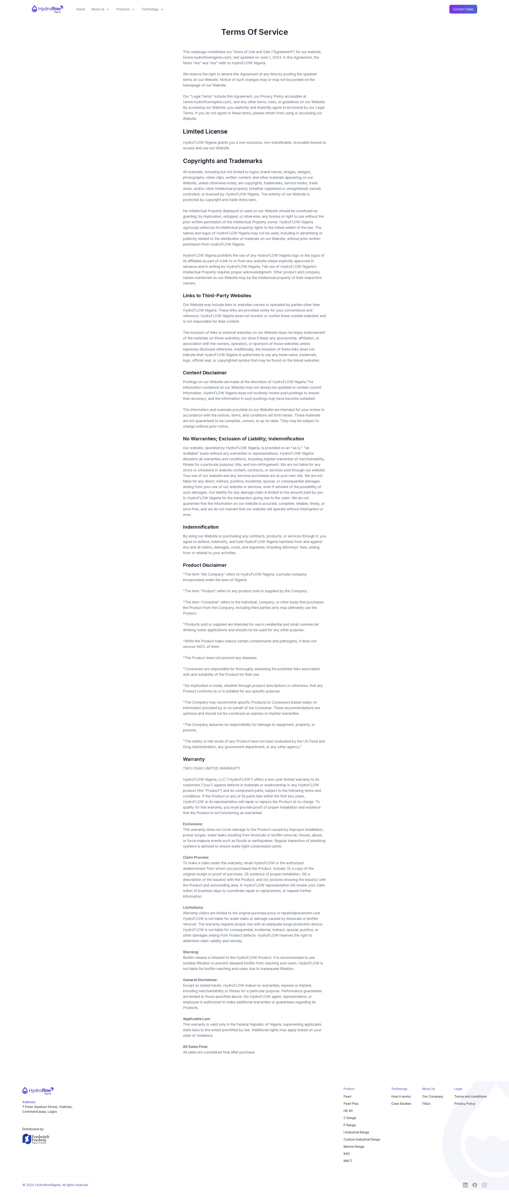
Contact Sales (463, 9)
